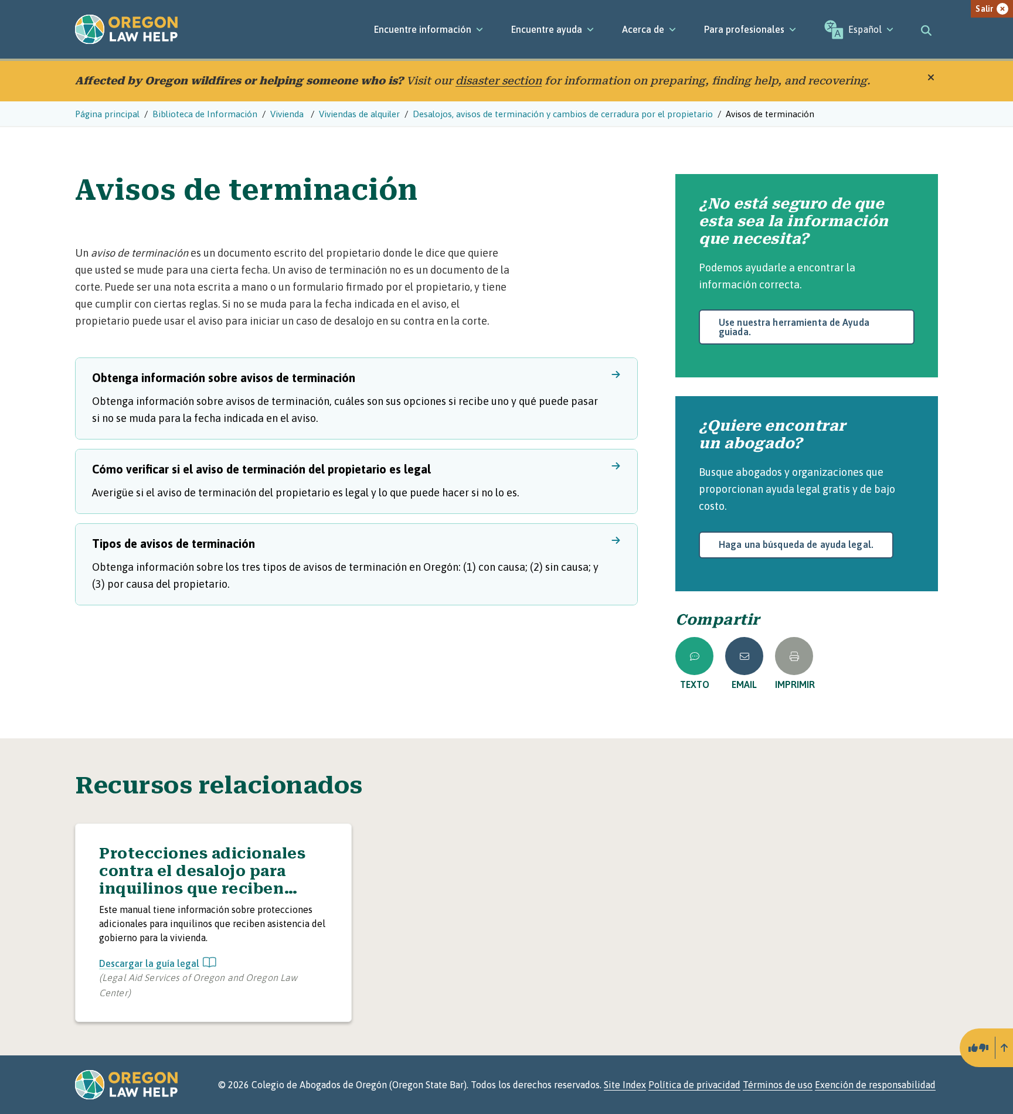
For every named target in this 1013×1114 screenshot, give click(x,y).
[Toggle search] (926, 29)
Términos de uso (778, 1084)
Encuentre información (422, 29)
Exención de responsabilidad (875, 1084)
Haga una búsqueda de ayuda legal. (796, 544)
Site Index (625, 1084)
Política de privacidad (694, 1084)
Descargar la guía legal (149, 963)
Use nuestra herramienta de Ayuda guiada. (794, 327)
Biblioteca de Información (204, 114)
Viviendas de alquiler (359, 114)
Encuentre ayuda (546, 29)
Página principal (107, 114)
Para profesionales (744, 29)
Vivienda (288, 114)
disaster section (498, 80)
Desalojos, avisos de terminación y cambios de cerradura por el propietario (563, 114)
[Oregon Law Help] (126, 29)
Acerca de (643, 29)
